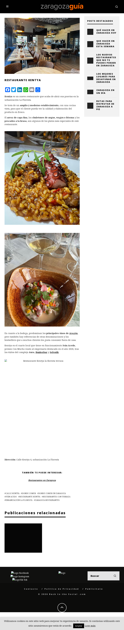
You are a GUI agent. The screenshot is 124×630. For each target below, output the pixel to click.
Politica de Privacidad (61, 589)
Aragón (73, 333)
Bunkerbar (41, 352)
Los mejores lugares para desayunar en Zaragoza (106, 78)
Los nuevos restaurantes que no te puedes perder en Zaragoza (106, 60)
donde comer (29, 493)
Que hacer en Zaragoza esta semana (105, 43)
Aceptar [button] (78, 625)
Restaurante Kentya (29, 496)
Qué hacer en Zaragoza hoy (106, 31)
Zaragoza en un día (105, 91)
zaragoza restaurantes (47, 500)
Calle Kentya (12, 493)
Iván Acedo (11, 496)
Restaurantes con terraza (56, 496)
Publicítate (94, 589)
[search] (114, 575)
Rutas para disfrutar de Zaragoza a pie (105, 105)
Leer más (90, 625)
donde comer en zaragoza (52, 493)
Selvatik (54, 352)
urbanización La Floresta (19, 500)
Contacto (31, 589)
